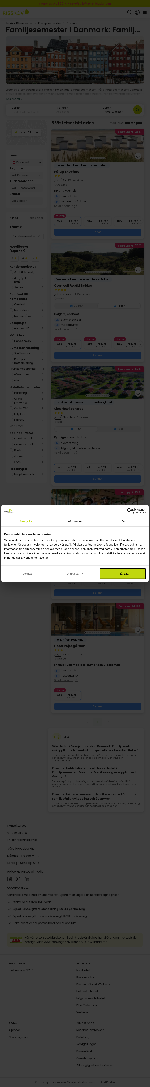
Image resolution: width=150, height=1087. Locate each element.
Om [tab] (124, 521)
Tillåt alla (122, 573)
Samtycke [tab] (26, 521)
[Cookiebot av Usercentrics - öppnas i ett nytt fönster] (130, 511)
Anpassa (72, 573)
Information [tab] (75, 521)
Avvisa (27, 573)
